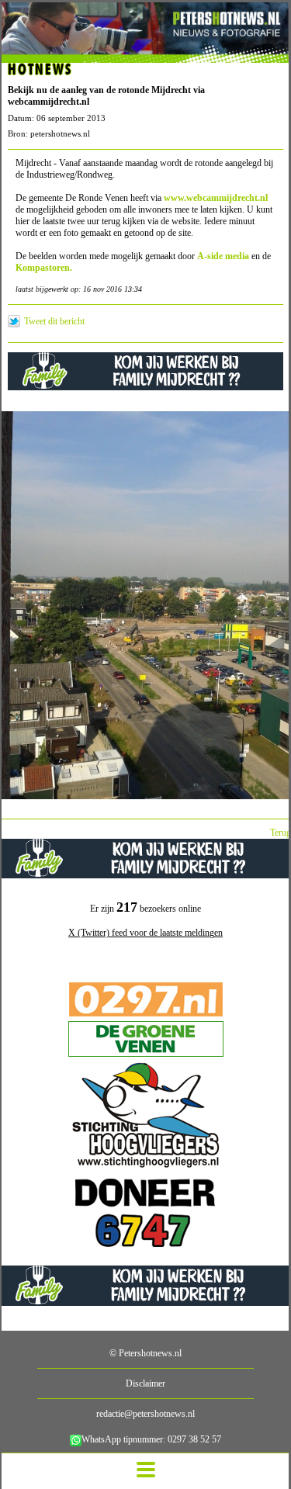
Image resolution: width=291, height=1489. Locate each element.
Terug (280, 832)
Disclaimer (145, 1383)
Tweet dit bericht (54, 321)
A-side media (223, 256)
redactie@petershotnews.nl (145, 1413)
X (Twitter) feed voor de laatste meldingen (145, 932)
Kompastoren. (45, 267)
